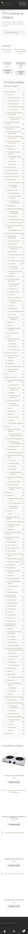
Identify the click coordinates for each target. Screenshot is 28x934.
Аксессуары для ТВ (13, 542)
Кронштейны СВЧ (13, 603)
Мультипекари (14, 656)
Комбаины (13, 636)
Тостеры (12, 659)
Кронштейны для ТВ (13, 548)
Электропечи (11, 618)
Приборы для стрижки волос (16, 703)
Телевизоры (11, 564)
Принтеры (13, 411)
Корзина (22, 930)
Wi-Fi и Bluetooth (14, 385)
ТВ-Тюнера (13, 314)
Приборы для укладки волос (15, 716)
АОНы (11, 420)
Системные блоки (13, 333)
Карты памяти (14, 346)
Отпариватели (14, 586)
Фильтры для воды (13, 484)
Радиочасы (13, 164)
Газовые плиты (12, 600)
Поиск (14, 931)
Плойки (12, 724)
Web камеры (13, 244)
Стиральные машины (14, 578)
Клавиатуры (11, 276)
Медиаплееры (11, 551)
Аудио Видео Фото (11, 146)
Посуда (8, 426)
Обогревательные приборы (15, 208)
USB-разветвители (15, 241)
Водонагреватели (13, 190)
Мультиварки (11, 674)
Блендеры (10, 628)
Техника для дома (12, 170)
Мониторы (11, 322)
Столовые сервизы (15, 481)
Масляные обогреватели (16, 219)
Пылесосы (10, 575)
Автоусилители (14, 109)
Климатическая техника (12, 176)
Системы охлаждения (16, 311)
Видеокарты (13, 288)
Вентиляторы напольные (17, 182)
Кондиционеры (12, 205)
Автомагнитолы (14, 103)
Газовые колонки (14, 193)
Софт (9, 336)
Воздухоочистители (15, 230)
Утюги (9, 589)
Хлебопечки (13, 662)
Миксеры (10, 671)
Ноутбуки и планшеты (12, 352)
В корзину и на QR (7, 71)
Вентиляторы (11, 179)
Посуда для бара (12, 449)
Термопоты (13, 691)
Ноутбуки (10, 360)
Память (12, 305)
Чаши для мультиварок (16, 677)
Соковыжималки (14, 645)
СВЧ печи (10, 612)
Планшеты (11, 363)
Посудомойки (11, 609)
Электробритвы (14, 713)
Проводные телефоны (16, 423)
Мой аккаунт (5, 925)
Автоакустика (14, 100)
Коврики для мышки (15, 254)
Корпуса (12, 294)
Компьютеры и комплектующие (15, 233)
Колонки (12, 257)
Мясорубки (11, 680)
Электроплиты (12, 621)
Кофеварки (13, 688)
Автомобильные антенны (17, 106)
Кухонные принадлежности (15, 438)
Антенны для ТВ (12, 545)
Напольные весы (12, 700)
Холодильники (12, 615)
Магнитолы (13, 161)
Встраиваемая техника (12, 173)
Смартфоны (11, 529)
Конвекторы (13, 216)
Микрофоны (11, 149)
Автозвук (10, 94)
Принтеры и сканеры (13, 400)
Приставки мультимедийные (16, 558)
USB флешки (13, 343)
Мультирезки (13, 642)
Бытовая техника (10, 167)
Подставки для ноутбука (14, 366)
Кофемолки (13, 639)
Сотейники (13, 469)
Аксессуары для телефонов (15, 521)
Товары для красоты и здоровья (15, 697)
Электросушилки (14, 665)
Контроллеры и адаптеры (17, 260)
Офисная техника (10, 377)
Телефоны (11, 414)
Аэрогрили (13, 653)
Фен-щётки (13, 727)
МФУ (11, 408)
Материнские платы (15, 297)
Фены (11, 730)
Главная (5, 10)
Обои (7, 374)
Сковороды (13, 466)
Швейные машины (13, 592)
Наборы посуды (14, 463)
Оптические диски (15, 349)
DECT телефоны (14, 417)
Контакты (12, 925)
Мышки (10, 325)
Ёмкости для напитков (16, 452)
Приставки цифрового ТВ (15, 561)
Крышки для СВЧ (14, 446)
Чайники (10, 694)
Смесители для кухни (15, 503)
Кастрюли (12, 460)
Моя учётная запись (4, 931)
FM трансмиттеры (15, 97)
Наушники (12, 263)
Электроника (9, 733)
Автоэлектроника (11, 91)
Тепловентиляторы (15, 222)
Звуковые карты (14, 291)
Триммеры (13, 710)
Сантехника (9, 492)
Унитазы (10, 511)
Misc (11, 514)
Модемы (12, 392)
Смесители (11, 495)
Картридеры (13, 251)
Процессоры (13, 308)
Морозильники (12, 606)
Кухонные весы (12, 668)
